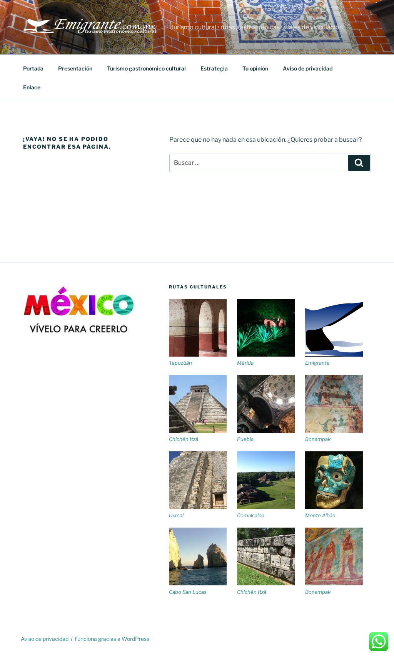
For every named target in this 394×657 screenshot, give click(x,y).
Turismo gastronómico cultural (146, 68)
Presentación (75, 68)
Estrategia (214, 68)
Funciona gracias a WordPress (112, 638)
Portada (33, 68)
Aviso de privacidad (307, 68)
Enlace (31, 87)
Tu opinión (255, 68)
